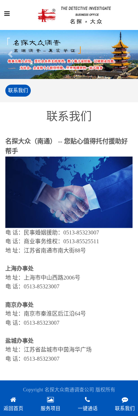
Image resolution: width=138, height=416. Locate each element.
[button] (10, 54)
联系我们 (18, 90)
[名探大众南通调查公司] (75, 15)
